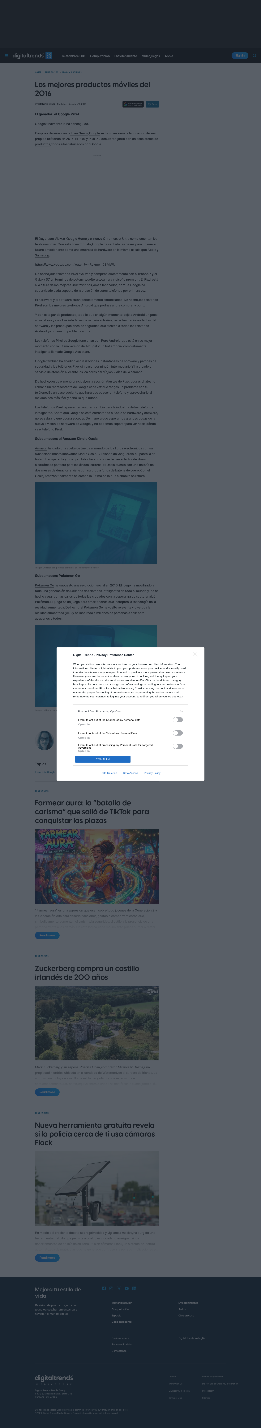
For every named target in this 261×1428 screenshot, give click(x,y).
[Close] (196, 655)
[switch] (178, 719)
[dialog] (130, 714)
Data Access (130, 772)
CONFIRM (103, 759)
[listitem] (130, 711)
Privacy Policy (152, 772)
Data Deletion (109, 772)
